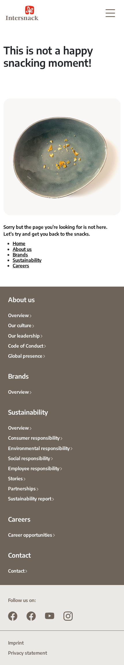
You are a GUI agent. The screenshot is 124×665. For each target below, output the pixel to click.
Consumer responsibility (34, 438)
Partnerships (22, 488)
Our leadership (24, 335)
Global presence (25, 355)
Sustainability (27, 260)
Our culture (19, 325)
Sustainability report (29, 498)
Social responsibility (29, 458)
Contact (16, 570)
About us (22, 249)
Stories (15, 478)
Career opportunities (30, 534)
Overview (18, 315)
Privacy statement (27, 652)
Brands (20, 254)
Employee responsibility (33, 468)
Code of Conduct (25, 345)
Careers (21, 265)
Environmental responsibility (39, 448)
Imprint (16, 642)
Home (19, 243)
